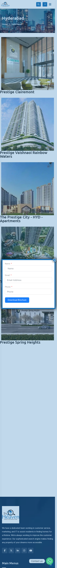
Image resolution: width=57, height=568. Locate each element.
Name (7, 264)
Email (7, 275)
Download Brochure (17, 300)
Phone (7, 287)
